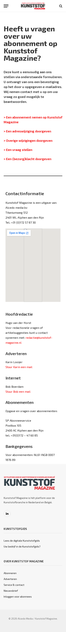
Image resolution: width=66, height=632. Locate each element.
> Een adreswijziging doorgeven (27, 131)
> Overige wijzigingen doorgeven (28, 140)
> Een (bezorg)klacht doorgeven (27, 159)
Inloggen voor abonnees (18, 596)
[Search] (60, 6)
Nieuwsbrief (11, 590)
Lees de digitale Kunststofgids (22, 540)
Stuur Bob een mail (18, 391)
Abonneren (10, 573)
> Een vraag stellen (18, 150)
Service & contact (14, 584)
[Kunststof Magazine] (33, 6)
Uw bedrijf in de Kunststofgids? (22, 546)
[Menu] (6, 6)
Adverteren (10, 578)
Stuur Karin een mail (19, 367)
